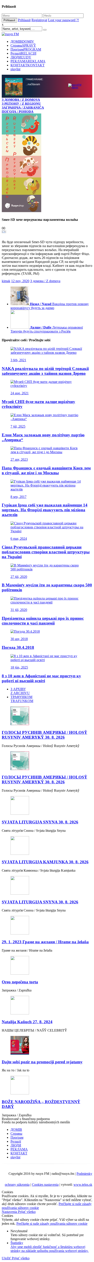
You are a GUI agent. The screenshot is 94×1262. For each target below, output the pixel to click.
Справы (23, 45)
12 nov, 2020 (20, 596)
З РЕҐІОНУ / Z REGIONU (21, 103)
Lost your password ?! (63, 20)
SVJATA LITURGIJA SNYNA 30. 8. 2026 (40, 1137)
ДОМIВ (22, 41)
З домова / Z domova (45, 596)
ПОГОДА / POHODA (17, 111)
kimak (6, 596)
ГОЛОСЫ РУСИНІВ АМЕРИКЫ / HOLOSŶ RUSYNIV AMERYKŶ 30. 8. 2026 (44, 1050)
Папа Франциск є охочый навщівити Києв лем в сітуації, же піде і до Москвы (46, 786)
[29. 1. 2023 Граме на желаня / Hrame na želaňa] (47, 1241)
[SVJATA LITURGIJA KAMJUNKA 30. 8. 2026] (47, 1161)
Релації (23, 53)
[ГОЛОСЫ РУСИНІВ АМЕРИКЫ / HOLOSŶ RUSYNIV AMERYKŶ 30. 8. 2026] (47, 1032)
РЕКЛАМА (27, 61)
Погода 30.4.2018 (18, 963)
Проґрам (25, 49)
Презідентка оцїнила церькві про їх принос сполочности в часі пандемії (43, 936)
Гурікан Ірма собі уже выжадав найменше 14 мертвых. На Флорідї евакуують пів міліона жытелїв (44, 825)
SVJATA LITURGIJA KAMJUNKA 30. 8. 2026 (45, 1177)
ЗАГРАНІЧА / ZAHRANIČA (23, 107)
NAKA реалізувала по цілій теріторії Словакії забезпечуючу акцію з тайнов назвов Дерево (45, 686)
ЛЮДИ (20, 57)
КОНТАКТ (27, 65)
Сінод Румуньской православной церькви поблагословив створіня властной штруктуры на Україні (46, 867)
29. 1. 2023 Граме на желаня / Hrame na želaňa (45, 1257)
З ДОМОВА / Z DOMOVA (21, 99)
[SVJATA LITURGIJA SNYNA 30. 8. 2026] (47, 1121)
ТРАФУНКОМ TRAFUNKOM (21, 1014)
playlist (15, 69)
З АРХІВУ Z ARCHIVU (20, 1007)
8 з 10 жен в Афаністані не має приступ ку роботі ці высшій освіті (41, 994)
